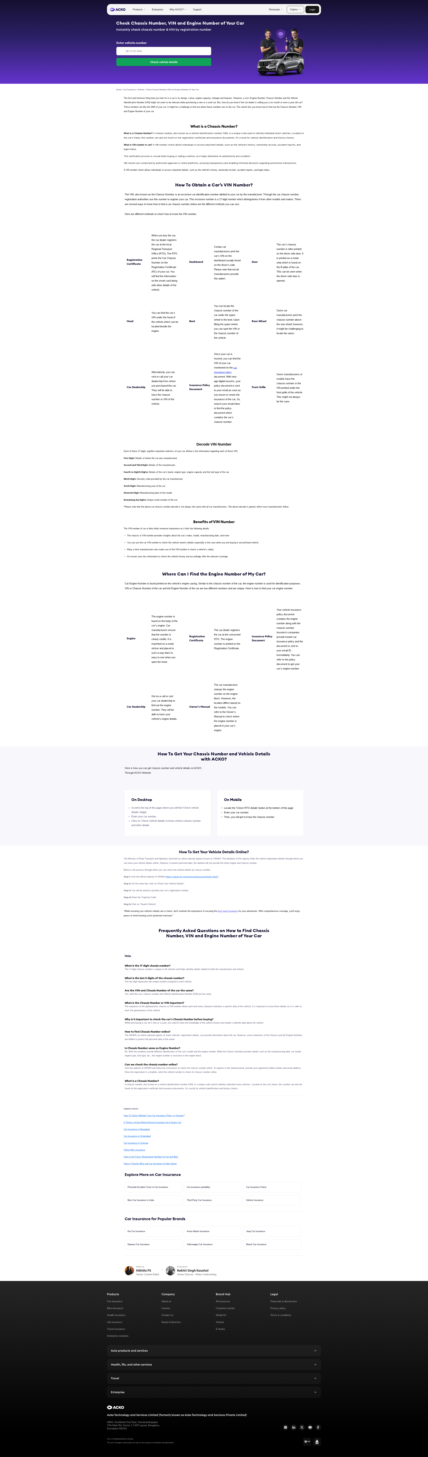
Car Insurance (129, 89)
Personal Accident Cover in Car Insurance (148, 1187)
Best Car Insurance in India (141, 1200)
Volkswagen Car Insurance (199, 1244)
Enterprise (157, 9)
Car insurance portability (198, 1187)
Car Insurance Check (256, 1187)
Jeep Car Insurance (255, 1231)
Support (197, 9)
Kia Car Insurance (136, 1231)
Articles (141, 89)
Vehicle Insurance (254, 1200)
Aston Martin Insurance (198, 1231)
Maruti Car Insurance (256, 1244)
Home (118, 89)
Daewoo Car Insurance (138, 1244)
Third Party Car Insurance (199, 1200)
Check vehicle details (163, 62)
